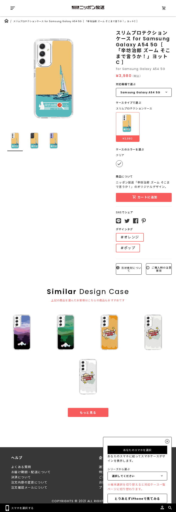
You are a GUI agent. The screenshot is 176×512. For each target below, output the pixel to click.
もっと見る (88, 412)
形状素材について (131, 269)
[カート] (163, 9)
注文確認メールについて (29, 487)
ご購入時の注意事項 (161, 269)
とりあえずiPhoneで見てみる (137, 498)
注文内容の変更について (29, 482)
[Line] (118, 220)
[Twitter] (127, 221)
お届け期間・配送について (31, 472)
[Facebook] (135, 220)
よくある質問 (21, 467)
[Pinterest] (144, 220)
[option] (53, 78)
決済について (21, 477)
